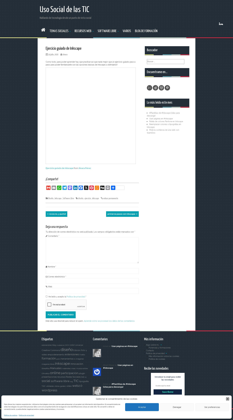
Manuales (56, 368)
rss (85, 377)
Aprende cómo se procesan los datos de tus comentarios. (109, 321)
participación (69, 373)
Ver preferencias (212, 407)
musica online (82, 368)
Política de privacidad (26, 415)
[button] (227, 399)
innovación (77, 363)
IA (74, 359)
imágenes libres (48, 364)
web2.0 (77, 385)
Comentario (53, 236)
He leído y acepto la (67, 297)
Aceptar (142, 407)
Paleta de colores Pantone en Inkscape (166, 121)
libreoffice (45, 368)
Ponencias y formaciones (160, 348)
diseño (80, 199)
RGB (82, 377)
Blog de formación (146, 31)
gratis (58, 359)
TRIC (44, 386)
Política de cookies (10, 415)
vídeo (69, 386)
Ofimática (45, 373)
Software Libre (107, 31)
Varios (127, 31)
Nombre (52, 267)
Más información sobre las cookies (164, 356)
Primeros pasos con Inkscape (121, 214)
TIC (76, 381)
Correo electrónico (57, 277)
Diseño (50, 199)
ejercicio (88, 199)
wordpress (49, 390)
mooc (73, 368)
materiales (66, 368)
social (46, 381)
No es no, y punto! (57, 214)
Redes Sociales (73, 377)
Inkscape (58, 199)
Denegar (177, 407)
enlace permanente (110, 199)
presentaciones (49, 377)
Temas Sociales (58, 31)
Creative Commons (51, 350)
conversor (79, 345)
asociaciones (47, 345)
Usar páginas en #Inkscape (161, 119)
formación (49, 358)
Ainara (64, 55)
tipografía (84, 381)
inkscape (95, 199)
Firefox (82, 355)
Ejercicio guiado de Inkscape (59, 168)
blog (54, 345)
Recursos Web (83, 31)
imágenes (80, 359)
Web (50, 287)
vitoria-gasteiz (60, 386)
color (72, 345)
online (55, 373)
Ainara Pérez (85, 168)
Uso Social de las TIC (64, 10)
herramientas (67, 359)
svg (71, 381)
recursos (61, 377)
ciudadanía (60, 345)
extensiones (72, 354)
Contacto (150, 350)
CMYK (67, 345)
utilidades (50, 386)
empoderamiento (56, 354)
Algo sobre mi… (153, 345)
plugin (82, 373)
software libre (60, 381)
